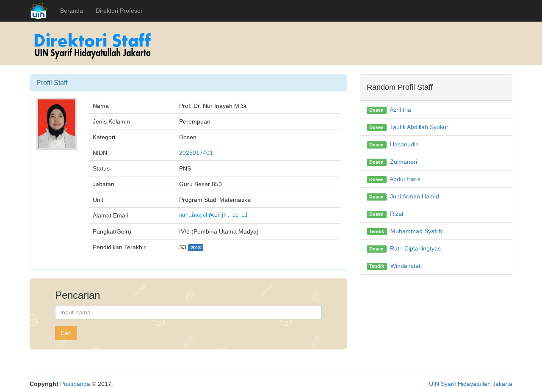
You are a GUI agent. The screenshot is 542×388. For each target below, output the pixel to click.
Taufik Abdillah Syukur (419, 127)
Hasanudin (404, 144)
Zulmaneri (403, 161)
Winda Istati (406, 265)
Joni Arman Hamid (414, 196)
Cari (66, 333)
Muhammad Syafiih (416, 231)
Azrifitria (400, 109)
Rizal (396, 213)
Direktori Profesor (119, 10)
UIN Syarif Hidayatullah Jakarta (470, 383)
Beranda (71, 10)
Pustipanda (75, 383)
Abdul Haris (405, 179)
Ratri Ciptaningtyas (415, 248)
